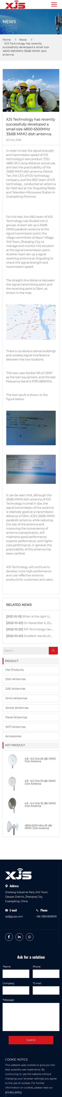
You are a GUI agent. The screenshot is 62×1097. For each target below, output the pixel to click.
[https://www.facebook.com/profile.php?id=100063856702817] (9, 937)
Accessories (13, 736)
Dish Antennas (15, 679)
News (23, 39)
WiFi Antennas (15, 727)
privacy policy (13, 1092)
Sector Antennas (16, 707)
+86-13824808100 (46, 916)
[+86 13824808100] (29, 937)
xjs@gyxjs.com (14, 916)
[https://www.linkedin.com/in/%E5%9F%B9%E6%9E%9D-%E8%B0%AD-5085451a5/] (19, 937)
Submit (31, 1040)
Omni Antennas (16, 698)
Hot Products (14, 669)
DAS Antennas (15, 688)
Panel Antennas (16, 717)
